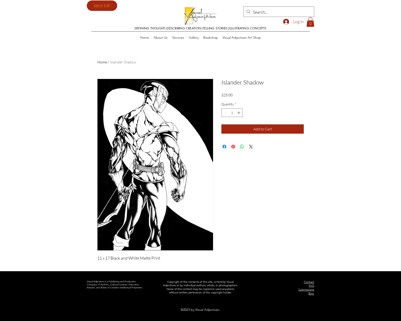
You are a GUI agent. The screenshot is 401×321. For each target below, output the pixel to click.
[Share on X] (251, 146)
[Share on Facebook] (224, 146)
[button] (102, 5)
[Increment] (239, 113)
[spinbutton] (232, 113)
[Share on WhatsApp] (242, 146)
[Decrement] (225, 113)
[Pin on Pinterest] (233, 146)
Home (102, 62)
